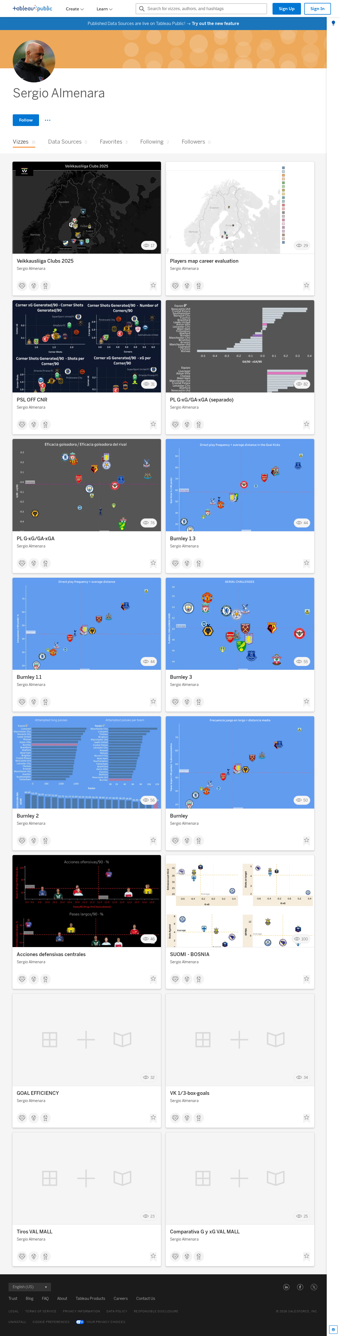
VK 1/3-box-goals (189, 1093)
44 (306, 523)
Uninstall (17, 1322)
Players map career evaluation (204, 261)
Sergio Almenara (31, 268)
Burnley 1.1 (29, 677)
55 (306, 661)
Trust (12, 1298)
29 (306, 245)
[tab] (333, 23)
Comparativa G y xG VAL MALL (205, 1232)
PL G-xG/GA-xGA (36, 539)
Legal (13, 1311)
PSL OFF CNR (32, 400)
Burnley (179, 816)
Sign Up (287, 8)
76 (152, 523)
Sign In (318, 8)
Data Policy (117, 1311)
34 (306, 1077)
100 (304, 939)
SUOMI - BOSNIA (190, 954)
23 (152, 1216)
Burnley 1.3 (183, 539)
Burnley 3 (181, 677)
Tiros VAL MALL (34, 1232)
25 (306, 1216)
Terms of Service (41, 1311)
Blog (29, 1298)
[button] (286, 1287)
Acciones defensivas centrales (51, 954)
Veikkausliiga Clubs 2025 (45, 261)
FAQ (45, 1298)
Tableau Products (90, 1298)
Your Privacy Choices (105, 1322)
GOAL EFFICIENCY (38, 1093)
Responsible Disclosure (156, 1311)
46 (152, 939)
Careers (121, 1298)
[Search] (141, 9)
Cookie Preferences (51, 1322)
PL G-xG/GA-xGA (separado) (201, 400)
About (62, 1298)
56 (152, 800)
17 (153, 245)
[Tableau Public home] (32, 8)
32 (152, 1077)
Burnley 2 (28, 816)
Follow (26, 120)
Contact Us (145, 1298)
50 (305, 800)
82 (306, 384)
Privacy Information (81, 1311)
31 (153, 384)
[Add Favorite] (153, 286)
